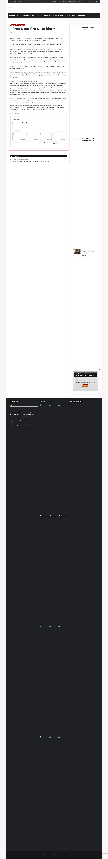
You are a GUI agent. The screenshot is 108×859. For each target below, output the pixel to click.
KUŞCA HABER (26, 15)
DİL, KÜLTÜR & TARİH (58, 15)
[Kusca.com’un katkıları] (53, 791)
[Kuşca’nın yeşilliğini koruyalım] (74, 408)
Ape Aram (85, 255)
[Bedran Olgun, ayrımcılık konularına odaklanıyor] (44, 570)
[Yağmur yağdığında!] (91, 417)
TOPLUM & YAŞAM (70, 15)
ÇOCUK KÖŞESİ (71, 1)
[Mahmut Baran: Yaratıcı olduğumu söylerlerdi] (77, 193)
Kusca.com (64, 854)
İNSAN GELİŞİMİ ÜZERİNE (44, 142)
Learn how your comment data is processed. (39, 161)
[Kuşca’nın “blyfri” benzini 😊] (82, 408)
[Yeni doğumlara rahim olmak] (53, 459)
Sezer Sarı (13, 25)
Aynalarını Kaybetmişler (88, 27)
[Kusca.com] (11, 7)
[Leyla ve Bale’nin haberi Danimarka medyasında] (77, 251)
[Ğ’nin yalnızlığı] (44, 681)
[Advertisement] (69, 8)
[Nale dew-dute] (74, 417)
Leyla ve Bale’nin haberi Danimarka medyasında (88, 250)
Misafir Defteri (80, 1)
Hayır (76, 380)
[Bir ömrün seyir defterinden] (63, 459)
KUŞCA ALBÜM (62, 1)
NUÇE (18, 15)
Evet (76, 378)
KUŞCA (55, 1)
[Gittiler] (44, 791)
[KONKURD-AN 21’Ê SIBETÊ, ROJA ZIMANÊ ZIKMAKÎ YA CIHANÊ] (44, 459)
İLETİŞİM (96, 1)
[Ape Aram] (77, 310)
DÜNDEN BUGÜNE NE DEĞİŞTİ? (57, 143)
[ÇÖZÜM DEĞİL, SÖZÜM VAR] (53, 681)
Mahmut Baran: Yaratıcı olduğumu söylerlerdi (88, 139)
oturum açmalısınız (25, 159)
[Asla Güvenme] (63, 681)
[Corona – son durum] (63, 517)
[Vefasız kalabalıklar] (53, 570)
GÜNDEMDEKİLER (36, 15)
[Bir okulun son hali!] (82, 417)
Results (85, 389)
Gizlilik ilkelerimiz (89, 1)
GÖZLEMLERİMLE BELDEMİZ (18, 142)
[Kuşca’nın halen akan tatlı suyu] (91, 408)
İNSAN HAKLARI (47, 15)
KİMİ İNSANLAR (29, 142)
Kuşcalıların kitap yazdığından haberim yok (85, 382)
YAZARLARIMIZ (81, 15)
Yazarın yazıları (61, 131)
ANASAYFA (12, 15)
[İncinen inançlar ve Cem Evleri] (63, 791)
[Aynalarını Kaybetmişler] (77, 82)
